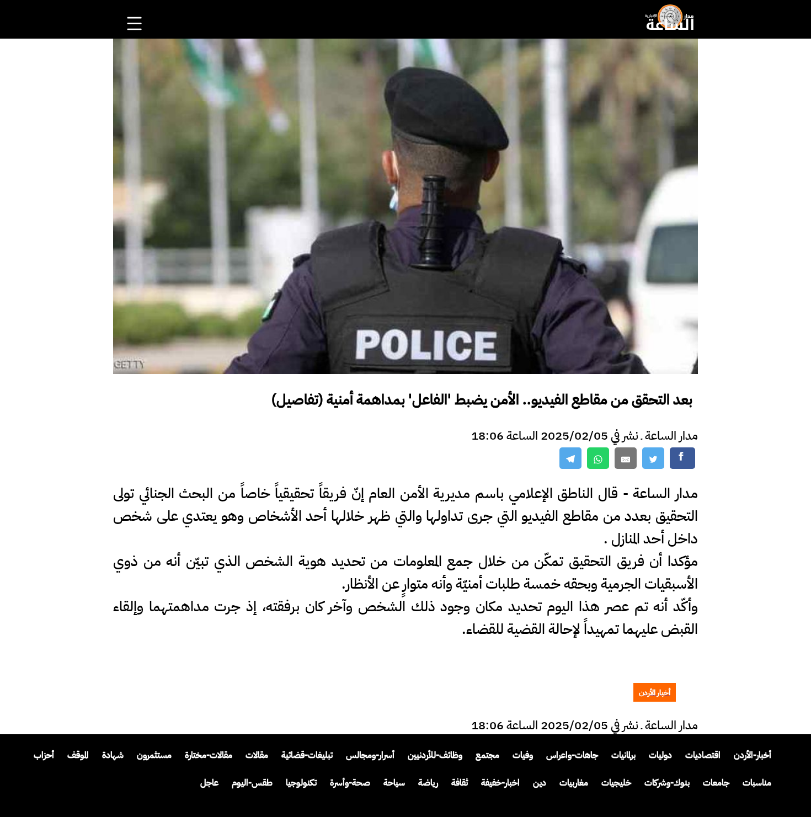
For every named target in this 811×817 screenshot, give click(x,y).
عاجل (209, 782)
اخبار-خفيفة (500, 782)
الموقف (78, 755)
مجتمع (487, 755)
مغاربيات (573, 782)
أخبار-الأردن (752, 755)
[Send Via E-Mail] (626, 458)
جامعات (716, 782)
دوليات (660, 755)
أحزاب (44, 755)
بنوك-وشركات (667, 782)
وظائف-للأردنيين (435, 755)
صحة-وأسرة (350, 782)
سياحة (394, 782)
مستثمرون (154, 755)
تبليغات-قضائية (307, 755)
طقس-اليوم (252, 782)
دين (539, 782)
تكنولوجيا (301, 782)
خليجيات (616, 782)
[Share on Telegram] (570, 458)
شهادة (113, 755)
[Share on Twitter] (653, 458)
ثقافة (459, 782)
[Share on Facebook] (682, 458)
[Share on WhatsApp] (598, 458)
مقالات (257, 755)
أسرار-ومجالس (370, 755)
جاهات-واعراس (572, 755)
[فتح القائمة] (135, 9)
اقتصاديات (703, 755)
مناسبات (757, 782)
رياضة (428, 782)
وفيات (523, 755)
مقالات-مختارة (208, 755)
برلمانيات (623, 755)
